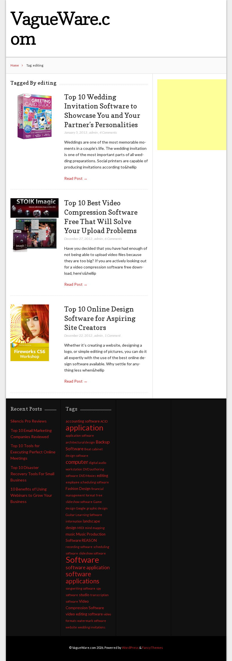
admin (93, 132)
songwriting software (80, 588)
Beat (87, 449)
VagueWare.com (59, 28)
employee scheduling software (87, 482)
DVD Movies (87, 475)
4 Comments (108, 132)
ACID (104, 421)
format (90, 495)
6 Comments (113, 238)
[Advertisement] (194, 114)
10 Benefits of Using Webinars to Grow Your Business (31, 495)
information (74, 521)
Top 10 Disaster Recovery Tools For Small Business (32, 473)
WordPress (130, 647)
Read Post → (75, 178)
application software (80, 435)
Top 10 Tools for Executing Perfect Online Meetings (32, 451)
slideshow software (92, 553)
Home (14, 65)
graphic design (97, 508)
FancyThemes (152, 647)
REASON (89, 540)
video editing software (84, 614)
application (84, 427)
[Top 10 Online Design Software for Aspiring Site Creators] (29, 332)
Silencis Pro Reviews (28, 421)
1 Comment (113, 335)
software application (88, 567)
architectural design (80, 442)
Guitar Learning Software (84, 515)
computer (77, 462)
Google (81, 508)
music (70, 534)
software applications (82, 577)
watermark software (91, 620)
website (71, 627)
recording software (79, 547)
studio (84, 594)
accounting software (83, 421)
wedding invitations (91, 627)
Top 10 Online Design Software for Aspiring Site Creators (100, 318)
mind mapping (95, 528)
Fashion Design (78, 488)
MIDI (80, 528)
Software (82, 559)
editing (102, 475)
